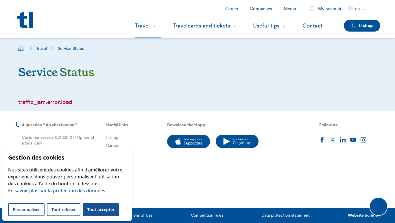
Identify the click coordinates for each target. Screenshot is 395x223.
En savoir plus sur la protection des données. (57, 190)
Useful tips (266, 25)
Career (231, 8)
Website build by (364, 215)
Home (21, 48)
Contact (312, 25)
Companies (261, 8)
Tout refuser (63, 209)
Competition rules (207, 215)
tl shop (112, 137)
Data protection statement (285, 215)
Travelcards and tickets (201, 25)
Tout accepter (101, 209)
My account (329, 8)
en (357, 8)
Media (290, 8)
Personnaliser (26, 209)
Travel (142, 25)
